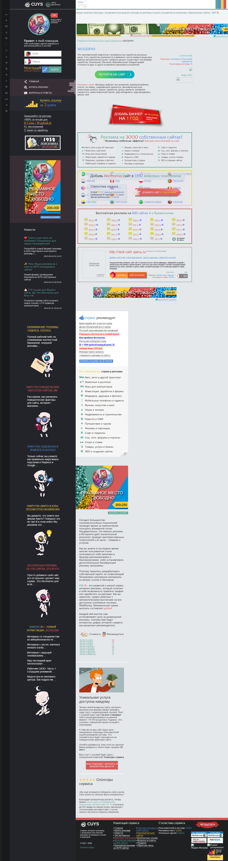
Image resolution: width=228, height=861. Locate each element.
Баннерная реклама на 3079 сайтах (124, 846)
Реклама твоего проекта (91, 352)
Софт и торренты (95, 432)
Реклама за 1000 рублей (88, 654)
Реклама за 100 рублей (87, 651)
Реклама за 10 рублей (87, 648)
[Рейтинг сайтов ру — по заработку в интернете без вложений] (215, 853)
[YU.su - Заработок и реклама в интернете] (215, 859)
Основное (176, 59)
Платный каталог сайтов (145, 834)
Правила (141, 843)
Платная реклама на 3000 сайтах (147, 829)
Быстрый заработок (187, 60)
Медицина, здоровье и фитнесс (103, 395)
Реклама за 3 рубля (86, 643)
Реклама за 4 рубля (86, 645)
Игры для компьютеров (98, 386)
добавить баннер (167, 300)
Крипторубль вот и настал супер (95, 323)
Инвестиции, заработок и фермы (104, 391)
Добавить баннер (50, 217)
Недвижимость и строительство (103, 414)
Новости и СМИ (94, 419)
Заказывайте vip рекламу (37, 116)
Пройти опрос (87, 847)
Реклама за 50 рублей (87, 649)
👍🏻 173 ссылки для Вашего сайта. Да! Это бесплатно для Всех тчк (41, 292)
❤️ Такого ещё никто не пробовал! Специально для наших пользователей (40, 240)
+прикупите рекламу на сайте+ (95, 355)
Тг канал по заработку (36, 130)
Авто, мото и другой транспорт (103, 377)
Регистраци (32, 67)
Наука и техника (94, 409)
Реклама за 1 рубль (86, 640)
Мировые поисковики (125, 838)
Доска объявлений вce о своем (94, 327)
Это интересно (122, 835)
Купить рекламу (38, 87)
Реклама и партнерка (97, 428)
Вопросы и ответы (40, 93)
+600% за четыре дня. (36, 119)
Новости (119, 833)
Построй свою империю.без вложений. (98, 330)
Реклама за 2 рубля (86, 641)
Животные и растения (98, 382)
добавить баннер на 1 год (146, 36)
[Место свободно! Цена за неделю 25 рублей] (43, 213)
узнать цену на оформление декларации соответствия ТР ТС (97, 803)
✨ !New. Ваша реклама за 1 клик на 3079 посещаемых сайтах (40, 266)
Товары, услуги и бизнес (99, 446)
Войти (55, 69)
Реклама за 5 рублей (87, 646)
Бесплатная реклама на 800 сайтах (124, 841)
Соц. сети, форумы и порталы (102, 437)
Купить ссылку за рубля (96, 361)
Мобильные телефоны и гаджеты (104, 400)
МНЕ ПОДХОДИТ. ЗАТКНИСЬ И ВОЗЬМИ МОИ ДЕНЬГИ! (102, 765)
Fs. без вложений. (34, 126)
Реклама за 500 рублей (87, 653)
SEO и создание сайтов (98, 451)
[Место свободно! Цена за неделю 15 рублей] (135, 297)
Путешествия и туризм (98, 423)
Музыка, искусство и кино (100, 405)
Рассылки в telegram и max (92, 341)
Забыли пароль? (32, 71)
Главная (34, 81)
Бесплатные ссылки (147, 838)
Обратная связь (145, 845)
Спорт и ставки (93, 442)
